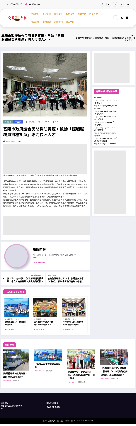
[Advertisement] (45, 159)
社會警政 (35, 21)
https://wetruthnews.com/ (105, 116)
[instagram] (121, 4)
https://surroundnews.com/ (105, 111)
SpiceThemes (88, 421)
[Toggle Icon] (127, 17)
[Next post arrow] (86, 278)
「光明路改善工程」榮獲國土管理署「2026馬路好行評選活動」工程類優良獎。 (67, 371)
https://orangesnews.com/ (105, 138)
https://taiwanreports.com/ (105, 100)
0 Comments (60, 122)
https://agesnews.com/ (104, 122)
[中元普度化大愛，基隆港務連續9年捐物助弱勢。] (74, 307)
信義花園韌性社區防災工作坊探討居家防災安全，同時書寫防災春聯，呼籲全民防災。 (66, 280)
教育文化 (70, 13)
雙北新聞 (70, 21)
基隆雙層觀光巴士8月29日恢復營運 (15, 323)
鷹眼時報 (32, 122)
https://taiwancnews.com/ (105, 133)
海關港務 (82, 13)
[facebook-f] (102, 4)
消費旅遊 (93, 13)
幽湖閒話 (46, 21)
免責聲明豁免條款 (53, 407)
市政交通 (46, 13)
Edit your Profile (72, 255)
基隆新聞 (8, 122)
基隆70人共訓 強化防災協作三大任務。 (100, 370)
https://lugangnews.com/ (104, 127)
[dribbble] (115, 4)
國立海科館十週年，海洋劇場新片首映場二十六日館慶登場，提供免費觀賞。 (25, 280)
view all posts (39, 263)
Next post (52, 275)
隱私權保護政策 (52, 403)
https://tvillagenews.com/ (105, 144)
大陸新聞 (58, 21)
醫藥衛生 (58, 13)
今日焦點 (35, 13)
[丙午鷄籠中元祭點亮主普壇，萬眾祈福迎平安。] (45, 307)
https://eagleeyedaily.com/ (105, 105)
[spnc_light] (122, 17)
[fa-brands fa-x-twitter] (108, 4)
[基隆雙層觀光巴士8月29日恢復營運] (16, 307)
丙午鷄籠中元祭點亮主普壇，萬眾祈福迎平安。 (43, 323)
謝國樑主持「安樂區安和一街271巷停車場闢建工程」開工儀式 (34, 375)
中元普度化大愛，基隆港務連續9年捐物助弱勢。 (73, 323)
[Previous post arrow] (4, 278)
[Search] (115, 17)
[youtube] (128, 4)
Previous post (37, 275)
